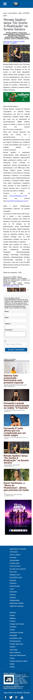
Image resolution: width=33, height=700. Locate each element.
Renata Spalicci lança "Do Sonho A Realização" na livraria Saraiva (16, 24)
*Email (6, 317)
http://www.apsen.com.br (11, 286)
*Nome (7, 311)
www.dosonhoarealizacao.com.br (17, 201)
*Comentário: (9, 330)
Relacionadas (10, 359)
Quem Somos (9, 673)
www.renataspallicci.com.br (18, 196)
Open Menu (5, 4)
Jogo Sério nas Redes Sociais (16, 693)
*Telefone (7, 323)
